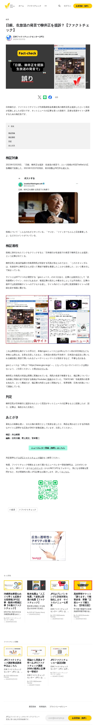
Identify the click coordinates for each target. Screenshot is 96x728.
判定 (10, 141)
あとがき (11, 145)
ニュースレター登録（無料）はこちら (48, 448)
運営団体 (32, 706)
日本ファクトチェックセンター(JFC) (28, 36)
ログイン (67, 6)
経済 (7, 19)
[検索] (59, 6)
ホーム (21, 6)
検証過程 (11, 137)
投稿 (50, 379)
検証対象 (11, 133)
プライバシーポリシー (58, 706)
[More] (46, 6)
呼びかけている (41, 369)
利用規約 (42, 706)
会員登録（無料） (83, 6)
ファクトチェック (34, 6)
